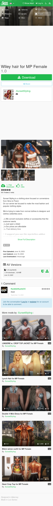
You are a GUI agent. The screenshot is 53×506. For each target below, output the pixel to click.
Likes (22, 187)
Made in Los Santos (9, 499)
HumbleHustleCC (18, 289)
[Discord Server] (16, 94)
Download (28, 77)
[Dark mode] (46, 3)
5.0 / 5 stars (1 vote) (7, 192)
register (33, 301)
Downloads (10, 187)
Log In (24, 301)
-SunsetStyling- (23, 91)
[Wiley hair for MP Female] (26, 154)
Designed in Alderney (9, 497)
